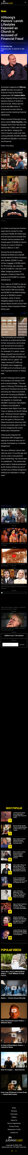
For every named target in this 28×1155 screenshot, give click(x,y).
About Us (14, 1120)
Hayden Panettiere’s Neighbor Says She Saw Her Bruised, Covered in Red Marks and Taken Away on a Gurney (19, 920)
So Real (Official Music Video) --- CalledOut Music (13, 1046)
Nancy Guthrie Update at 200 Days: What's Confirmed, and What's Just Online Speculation (20, 906)
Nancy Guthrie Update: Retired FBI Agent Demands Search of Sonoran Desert (19, 841)
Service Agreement (14, 1123)
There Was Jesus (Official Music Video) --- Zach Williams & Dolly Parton (13, 973)
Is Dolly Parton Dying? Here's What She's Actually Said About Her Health (19, 815)
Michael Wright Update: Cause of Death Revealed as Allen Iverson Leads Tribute (20, 828)
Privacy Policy (14, 1126)
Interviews (14, 1114)
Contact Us (14, 1132)
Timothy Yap (7, 46)
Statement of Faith (14, 1129)
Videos (14, 1117)
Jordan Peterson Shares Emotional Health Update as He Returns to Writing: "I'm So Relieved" (20, 932)
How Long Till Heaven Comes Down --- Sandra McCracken (14, 1093)
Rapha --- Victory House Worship (13, 998)
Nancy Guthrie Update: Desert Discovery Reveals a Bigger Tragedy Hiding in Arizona (19, 854)
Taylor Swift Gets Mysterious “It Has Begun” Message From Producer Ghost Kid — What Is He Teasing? (19, 894)
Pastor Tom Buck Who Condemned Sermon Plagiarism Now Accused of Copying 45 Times (20, 880)
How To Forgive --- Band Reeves (13, 1070)
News (14, 1108)
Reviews (14, 1111)
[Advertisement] (14, 797)
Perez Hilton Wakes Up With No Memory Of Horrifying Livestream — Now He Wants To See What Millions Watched (19, 867)
